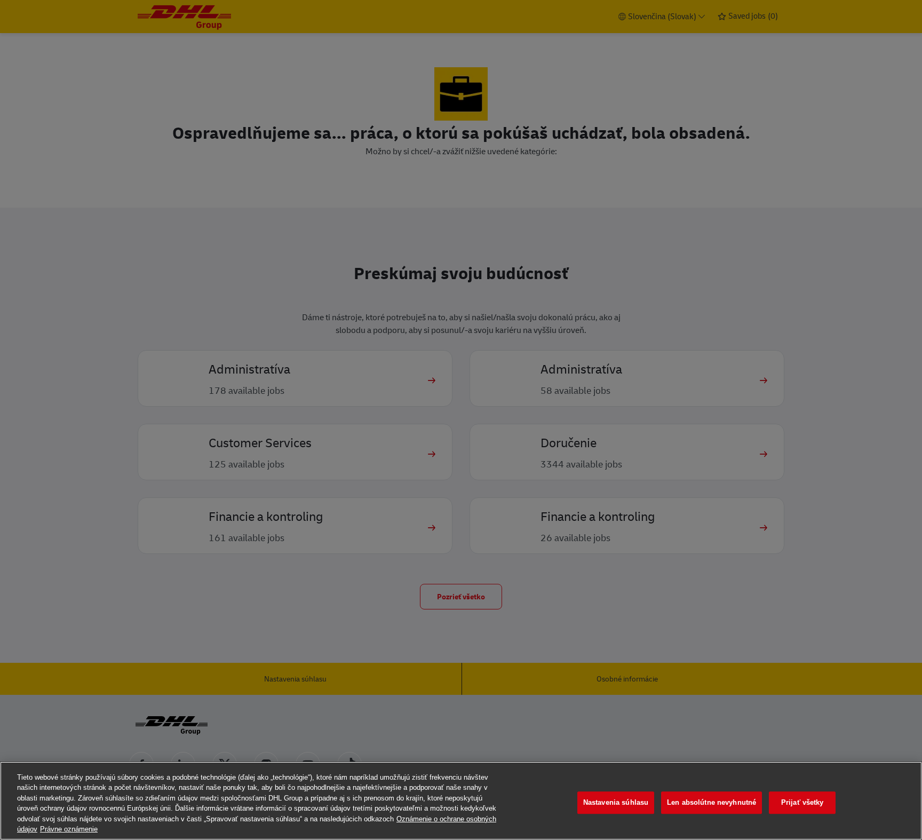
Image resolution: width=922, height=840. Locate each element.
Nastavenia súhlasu (615, 803)
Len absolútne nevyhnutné (711, 803)
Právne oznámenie (69, 829)
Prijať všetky (802, 803)
